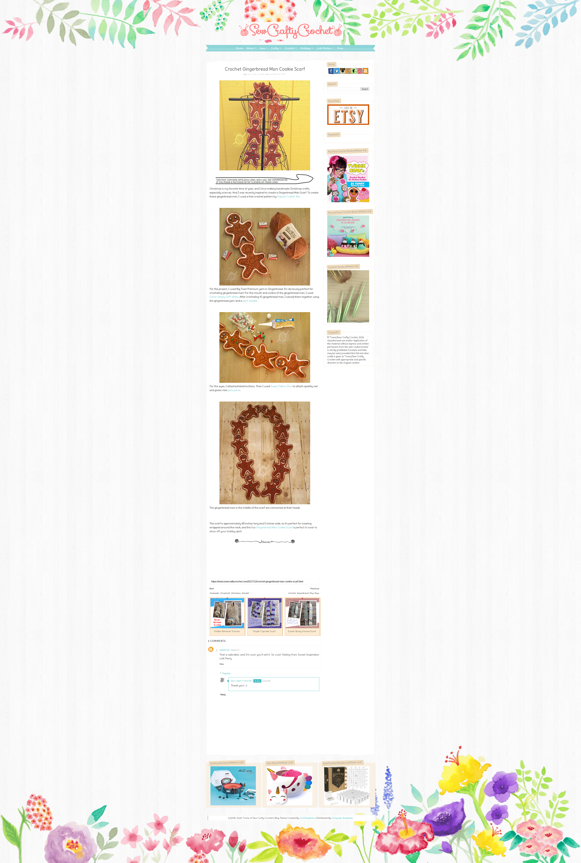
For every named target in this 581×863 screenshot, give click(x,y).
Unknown (224, 650)
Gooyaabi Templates (342, 818)
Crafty (275, 48)
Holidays (305, 48)
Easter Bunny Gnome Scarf (302, 631)
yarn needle (250, 300)
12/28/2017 (234, 650)
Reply (222, 664)
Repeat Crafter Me (288, 196)
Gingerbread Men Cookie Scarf (274, 527)
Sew (262, 48)
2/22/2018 (266, 681)
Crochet (289, 48)
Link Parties (324, 48)
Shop (340, 48)
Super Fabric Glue (281, 386)
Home (239, 48)
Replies (226, 673)
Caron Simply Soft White (224, 297)
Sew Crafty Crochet (242, 681)
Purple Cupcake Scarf (264, 631)
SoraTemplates (307, 818)
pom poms (234, 390)
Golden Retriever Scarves (227, 631)
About (250, 48)
